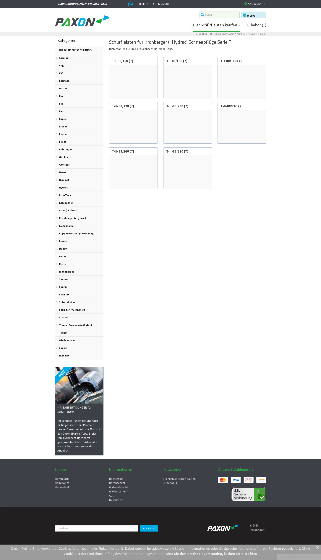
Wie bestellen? (118, 491)
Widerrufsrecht (118, 487)
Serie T (263, 33)
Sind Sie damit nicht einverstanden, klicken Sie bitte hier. (211, 553)
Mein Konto (62, 483)
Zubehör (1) (256, 25)
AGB (111, 495)
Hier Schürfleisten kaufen (215, 25)
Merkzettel (62, 487)
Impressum (116, 479)
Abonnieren (148, 528)
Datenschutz (117, 483)
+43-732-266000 (160, 4)
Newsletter (116, 500)
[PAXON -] (124, 21)
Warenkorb (62, 479)
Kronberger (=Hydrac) (247, 33)
